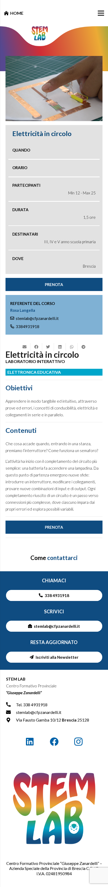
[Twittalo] (48, 347)
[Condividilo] (36, 347)
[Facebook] (54, 742)
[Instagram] (78, 742)
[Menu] (101, 13)
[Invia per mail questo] (24, 347)
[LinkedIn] (30, 742)
